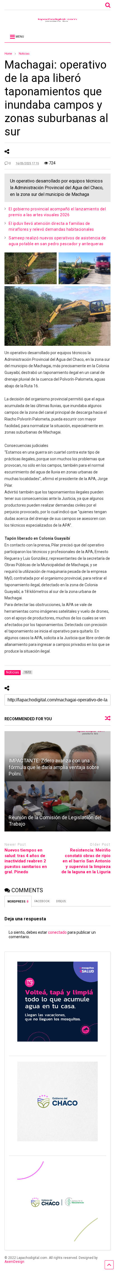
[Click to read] (57, 806)
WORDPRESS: (18, 901)
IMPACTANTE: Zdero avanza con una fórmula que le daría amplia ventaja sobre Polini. (54, 767)
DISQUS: (61, 901)
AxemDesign (14, 1262)
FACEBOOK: (42, 901)
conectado (57, 932)
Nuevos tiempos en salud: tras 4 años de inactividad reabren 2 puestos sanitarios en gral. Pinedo (25, 861)
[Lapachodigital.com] (57, 21)
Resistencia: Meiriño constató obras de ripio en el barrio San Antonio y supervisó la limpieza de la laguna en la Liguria (86, 861)
